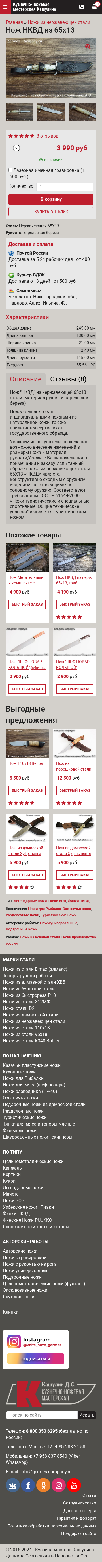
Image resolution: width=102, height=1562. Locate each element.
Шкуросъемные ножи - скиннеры (37, 1137)
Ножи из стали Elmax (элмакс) (35, 969)
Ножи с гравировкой (24, 1257)
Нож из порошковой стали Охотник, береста (73, 769)
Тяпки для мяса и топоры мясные (39, 1124)
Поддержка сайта (78, 1533)
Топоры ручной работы (27, 975)
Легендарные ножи (23, 1187)
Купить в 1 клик (51, 211)
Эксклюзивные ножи (25, 1290)
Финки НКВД (16, 1213)
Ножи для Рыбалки (23, 1078)
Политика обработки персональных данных (51, 1526)
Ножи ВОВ (13, 1200)
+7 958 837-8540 (50, 1456)
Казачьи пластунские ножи (32, 1065)
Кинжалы (13, 1168)
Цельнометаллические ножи (33, 1161)
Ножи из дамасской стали (30, 1015)
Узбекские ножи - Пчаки (28, 1207)
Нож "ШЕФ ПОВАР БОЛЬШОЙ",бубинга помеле (27, 668)
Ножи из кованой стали (40, 937)
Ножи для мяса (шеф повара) (34, 1085)
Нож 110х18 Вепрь (25, 763)
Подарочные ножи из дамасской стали (44, 1104)
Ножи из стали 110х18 (26, 1028)
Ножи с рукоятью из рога (30, 1264)
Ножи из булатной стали (29, 988)
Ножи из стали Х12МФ (26, 1001)
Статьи (89, 1495)
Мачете (10, 1194)
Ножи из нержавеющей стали (34, 1021)
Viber (75, 1456)
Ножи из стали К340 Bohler (31, 1041)
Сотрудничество (79, 1503)
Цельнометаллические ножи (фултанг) (44, 1283)
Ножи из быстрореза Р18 (29, 995)
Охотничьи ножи (20, 1098)
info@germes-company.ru (46, 1471)
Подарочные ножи (22, 1277)
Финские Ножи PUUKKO (27, 1220)
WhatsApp (16, 1462)
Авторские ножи (20, 1251)
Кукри (9, 1181)
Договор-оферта (79, 1510)
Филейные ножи (20, 1130)
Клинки (10, 1312)
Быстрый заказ (27, 604)
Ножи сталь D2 (19, 1008)
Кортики (12, 1174)
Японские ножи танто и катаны (36, 1226)
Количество (20, 186)
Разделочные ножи (23, 1111)
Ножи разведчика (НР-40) (30, 1091)
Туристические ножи (24, 1117)
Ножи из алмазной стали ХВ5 (34, 982)
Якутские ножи (18, 1296)
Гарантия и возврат (76, 1518)
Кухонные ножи (19, 1072)
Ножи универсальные (25, 1270)
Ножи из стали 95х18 (25, 1034)
